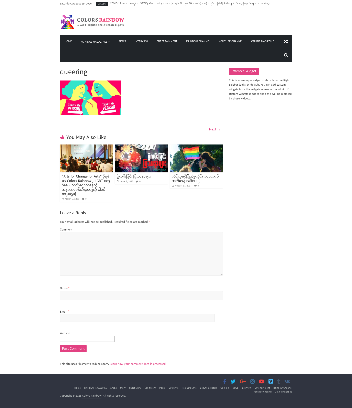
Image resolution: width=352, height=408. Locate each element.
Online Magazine (262, 41)
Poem (162, 388)
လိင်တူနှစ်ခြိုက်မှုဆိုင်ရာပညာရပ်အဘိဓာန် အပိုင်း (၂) (195, 178)
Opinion (224, 388)
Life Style (173, 388)
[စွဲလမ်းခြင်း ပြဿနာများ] (141, 147)
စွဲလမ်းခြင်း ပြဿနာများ (134, 176)
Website (65, 333)
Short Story (135, 388)
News (122, 41)
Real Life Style (189, 388)
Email (64, 312)
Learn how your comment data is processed (138, 364)
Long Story (150, 388)
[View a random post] (286, 41)
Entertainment (167, 41)
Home (68, 41)
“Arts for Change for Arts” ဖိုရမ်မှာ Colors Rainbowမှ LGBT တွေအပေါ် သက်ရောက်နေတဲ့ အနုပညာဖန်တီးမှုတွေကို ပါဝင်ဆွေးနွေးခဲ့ (86, 185)
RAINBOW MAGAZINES (93, 42)
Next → (215, 129)
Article (113, 388)
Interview (141, 41)
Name (64, 288)
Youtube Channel (231, 41)
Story (123, 388)
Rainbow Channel (198, 41)
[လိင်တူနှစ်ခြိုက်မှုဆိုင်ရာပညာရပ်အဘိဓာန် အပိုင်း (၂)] (196, 147)
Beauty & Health (208, 388)
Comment (66, 229)
